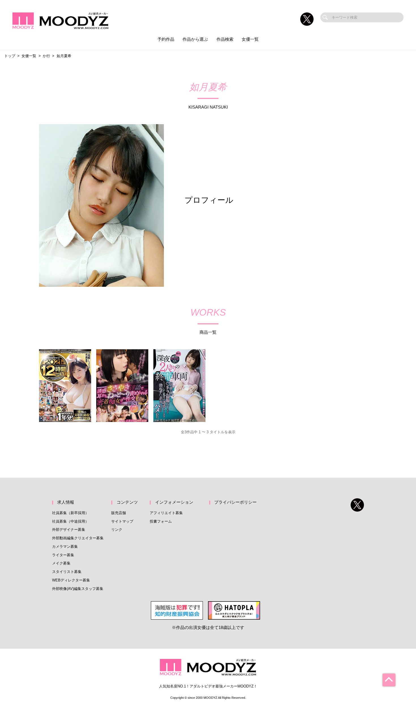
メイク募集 (61, 563)
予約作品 (165, 39)
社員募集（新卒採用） (70, 513)
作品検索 (224, 39)
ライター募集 (63, 555)
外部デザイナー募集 (68, 529)
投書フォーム (161, 521)
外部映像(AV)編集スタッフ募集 (77, 589)
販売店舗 (118, 513)
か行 (46, 56)
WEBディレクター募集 (71, 580)
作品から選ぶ (195, 39)
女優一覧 (250, 39)
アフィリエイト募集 (166, 513)
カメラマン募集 (65, 546)
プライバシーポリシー (235, 502)
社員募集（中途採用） (70, 521)
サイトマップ (122, 521)
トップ (9, 56)
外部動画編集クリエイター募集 (78, 538)
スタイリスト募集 (67, 572)
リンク (116, 529)
